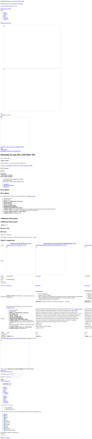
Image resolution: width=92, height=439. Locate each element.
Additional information (8, 185)
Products (5, 13)
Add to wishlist (4, 175)
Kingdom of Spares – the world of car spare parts (12, 3)
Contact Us (6, 19)
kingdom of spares (78, 309)
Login (2, 379)
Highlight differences (10, 409)
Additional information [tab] (9, 218)
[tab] (47, 184)
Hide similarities (9, 407)
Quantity (3, 170)
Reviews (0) (6, 186)
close (8, 437)
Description (6, 184)
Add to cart (3, 173)
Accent (21, 165)
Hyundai (26, 165)
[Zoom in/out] (5, 435)
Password (3, 376)
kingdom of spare (31, 196)
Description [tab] (5, 190)
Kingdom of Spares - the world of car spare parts (15, 338)
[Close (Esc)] (1, 435)
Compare (10, 175)
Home (4, 12)
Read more (38, 285)
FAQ (4, 15)
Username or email (5, 374)
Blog (4, 16)
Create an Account (8, 371)
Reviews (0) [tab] (5, 228)
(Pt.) (16, 165)
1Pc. (18, 165)
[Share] (2, 435)
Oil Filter (30, 165)
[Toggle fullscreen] (4, 435)
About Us (5, 17)
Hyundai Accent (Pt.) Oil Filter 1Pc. (19, 243)
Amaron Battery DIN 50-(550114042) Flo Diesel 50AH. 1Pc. (57, 243)
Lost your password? (5, 381)
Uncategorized (8, 165)
